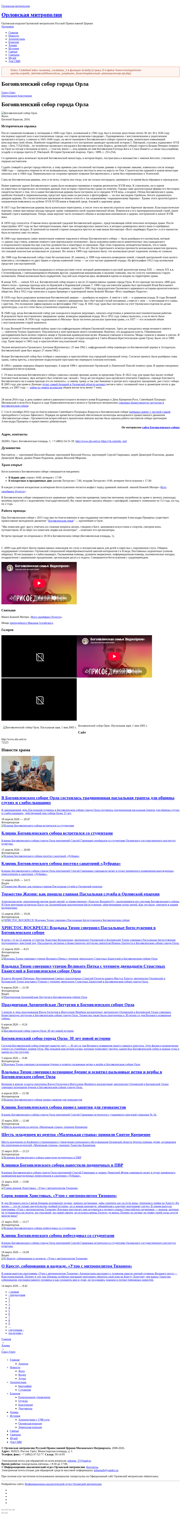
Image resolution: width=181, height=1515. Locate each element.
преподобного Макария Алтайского (31, 622)
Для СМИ (14, 61)
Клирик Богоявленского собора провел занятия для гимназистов (63, 1107)
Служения (24, 1389)
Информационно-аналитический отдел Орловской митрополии (63, 1484)
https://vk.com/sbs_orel (114, 441)
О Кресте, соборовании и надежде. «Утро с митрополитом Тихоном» (66, 1266)
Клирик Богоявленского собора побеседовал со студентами (57, 1235)
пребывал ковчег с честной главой (149, 411)
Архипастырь (16, 38)
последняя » (15, 1333)
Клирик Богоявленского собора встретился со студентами (57, 833)
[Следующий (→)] (6, 1512)
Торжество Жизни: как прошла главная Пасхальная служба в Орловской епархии (80, 894)
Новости (13, 35)
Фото (21, 1371)
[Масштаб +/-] (13, 1509)
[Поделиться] (6, 1509)
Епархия (13, 42)
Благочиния (25, 1404)
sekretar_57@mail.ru (79, 1460)
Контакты (92, 1467)
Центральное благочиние (16, 95)
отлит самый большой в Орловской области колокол (74, 384)
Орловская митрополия (31, 14)
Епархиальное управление (34, 1397)
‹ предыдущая (16, 1295)
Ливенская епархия (30, 1427)
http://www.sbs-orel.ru (87, 441)
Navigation (7, 26)
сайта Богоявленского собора (161, 427)
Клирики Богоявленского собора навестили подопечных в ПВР (62, 1165)
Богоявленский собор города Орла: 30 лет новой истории (55, 1038)
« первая (13, 1291)
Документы (25, 1408)
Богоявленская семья (60, 520)
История (13, 48)
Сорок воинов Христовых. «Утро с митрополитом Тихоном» (59, 1195)
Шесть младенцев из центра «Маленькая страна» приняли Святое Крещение (76, 1134)
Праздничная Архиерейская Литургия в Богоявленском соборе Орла (67, 1004)
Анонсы (23, 1363)
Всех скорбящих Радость (46, 616)
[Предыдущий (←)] (2, 1512)
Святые (12, 51)
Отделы (23, 1400)
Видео (22, 1374)
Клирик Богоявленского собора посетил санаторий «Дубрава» (61, 863)
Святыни (13, 54)
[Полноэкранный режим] (9, 1509)
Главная (13, 32)
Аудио (22, 1378)
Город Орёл (8, 92)
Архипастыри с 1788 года (33, 1419)
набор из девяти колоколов (46, 387)
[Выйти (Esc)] (2, 1509)
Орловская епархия (30, 1423)
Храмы (12, 45)
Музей (12, 57)
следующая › (16, 1329)
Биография (24, 1386)
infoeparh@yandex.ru (106, 1470)
